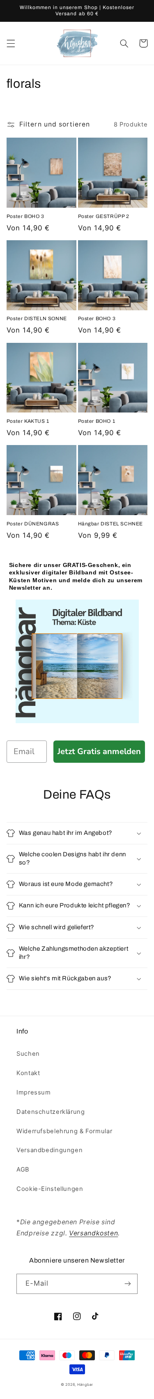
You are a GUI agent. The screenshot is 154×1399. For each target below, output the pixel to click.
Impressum (33, 1092)
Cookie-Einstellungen (49, 1189)
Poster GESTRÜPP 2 (103, 216)
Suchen (28, 1053)
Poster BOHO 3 (25, 216)
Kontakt (28, 1073)
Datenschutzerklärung (50, 1111)
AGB (23, 1169)
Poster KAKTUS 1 (28, 421)
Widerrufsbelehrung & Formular (64, 1131)
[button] (10, 43)
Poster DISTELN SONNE (37, 318)
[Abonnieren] (127, 1284)
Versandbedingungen (49, 1150)
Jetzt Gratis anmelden (99, 751)
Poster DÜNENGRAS (33, 524)
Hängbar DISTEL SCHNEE (110, 524)
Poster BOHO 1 (96, 421)
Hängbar (85, 1385)
